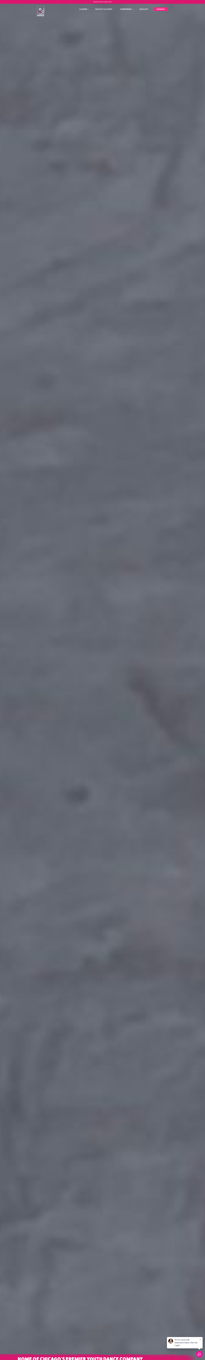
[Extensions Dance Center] (40, 11)
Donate (161, 9)
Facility (144, 9)
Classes (83, 9)
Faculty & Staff (104, 9)
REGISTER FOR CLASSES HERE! (102, 2)
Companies (126, 9)
